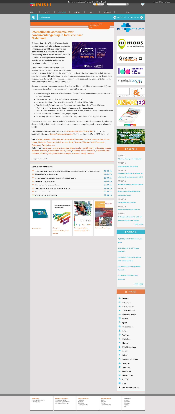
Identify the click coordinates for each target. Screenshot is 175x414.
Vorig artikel (121, 17)
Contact (126, 400)
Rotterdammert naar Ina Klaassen (46, 195)
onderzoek (91, 151)
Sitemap (126, 404)
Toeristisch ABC (36, 228)
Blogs (92, 12)
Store (47, 12)
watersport (67, 153)
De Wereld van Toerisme (62, 401)
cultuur (97, 148)
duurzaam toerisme (39, 151)
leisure (68, 151)
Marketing (42, 142)
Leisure (34, 142)
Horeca (106, 139)
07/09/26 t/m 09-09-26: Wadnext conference (128, 249)
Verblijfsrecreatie (98, 142)
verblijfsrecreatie (55, 153)
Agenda (77, 12)
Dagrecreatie (69, 139)
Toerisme (78, 142)
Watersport (36, 145)
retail (108, 151)
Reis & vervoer (62, 142)
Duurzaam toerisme (83, 139)
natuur (83, 151)
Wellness (126, 335)
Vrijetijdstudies (36, 401)
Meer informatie (101, 2)
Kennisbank (62, 12)
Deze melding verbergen (162, 2)
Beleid (124, 351)
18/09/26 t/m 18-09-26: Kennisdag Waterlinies (129, 268)
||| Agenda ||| (131, 231)
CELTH (53, 139)
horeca (62, 151)
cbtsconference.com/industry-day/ (79, 131)
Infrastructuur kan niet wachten (45, 181)
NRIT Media (127, 398)
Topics (127, 12)
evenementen (53, 151)
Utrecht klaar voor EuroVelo (43, 192)
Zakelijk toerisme (48, 145)
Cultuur (60, 139)
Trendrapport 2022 (60, 400)
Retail (71, 142)
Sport (124, 323)
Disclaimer (127, 401)
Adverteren (107, 12)
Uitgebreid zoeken (106, 404)
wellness (76, 153)
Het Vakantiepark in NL (61, 403)
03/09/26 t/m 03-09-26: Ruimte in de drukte (130, 240)
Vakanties (86, 142)
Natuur (125, 343)
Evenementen (97, 139)
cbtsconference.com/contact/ (61, 134)
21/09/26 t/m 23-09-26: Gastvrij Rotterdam (128, 277)
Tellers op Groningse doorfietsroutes (46, 174)
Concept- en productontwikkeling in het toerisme (60, 230)
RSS (125, 406)
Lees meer (138, 224)
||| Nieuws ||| (131, 149)
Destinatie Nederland (130, 387)
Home (32, 12)
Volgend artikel (134, 17)
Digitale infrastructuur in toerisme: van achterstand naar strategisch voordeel (130, 175)
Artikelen (103, 401)
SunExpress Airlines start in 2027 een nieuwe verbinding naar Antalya (130, 218)
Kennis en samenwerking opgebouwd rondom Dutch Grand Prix (55, 178)
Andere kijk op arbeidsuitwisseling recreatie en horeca (52, 188)
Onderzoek (51, 142)
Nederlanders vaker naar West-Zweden (47, 185)
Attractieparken (44, 139)
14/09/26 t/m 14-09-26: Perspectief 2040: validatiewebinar (129, 259)
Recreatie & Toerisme (38, 400)
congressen (47, 148)
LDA (124, 383)
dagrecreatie (106, 148)
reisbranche (100, 151)
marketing (76, 151)
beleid (85, 148)
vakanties (43, 153)
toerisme (35, 153)
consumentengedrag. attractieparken (67, 148)
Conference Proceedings (102, 228)
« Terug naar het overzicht (39, 159)
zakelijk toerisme (87, 153)
